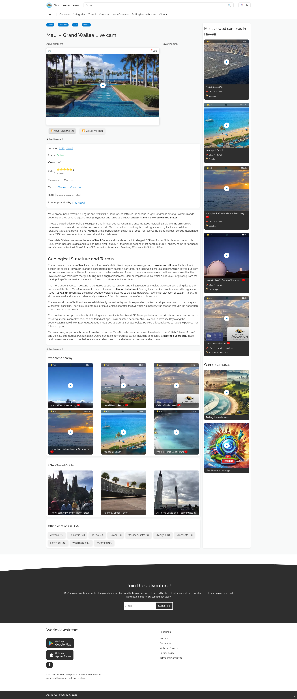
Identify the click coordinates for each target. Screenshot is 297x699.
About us (164, 638)
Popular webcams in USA (68, 195)
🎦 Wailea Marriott (92, 130)
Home (50, 25)
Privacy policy (167, 653)
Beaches (212, 159)
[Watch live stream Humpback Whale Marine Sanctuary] (226, 210)
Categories (79, 14)
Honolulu (228, 348)
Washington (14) (81, 542)
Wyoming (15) (104, 542)
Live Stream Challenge (218, 470)
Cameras (65, 14)
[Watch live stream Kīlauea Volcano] (226, 83)
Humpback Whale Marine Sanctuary (225, 215)
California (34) (77, 535)
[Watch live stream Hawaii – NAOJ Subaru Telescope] (226, 276)
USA (75, 25)
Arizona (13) (56, 535)
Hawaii (86, 25)
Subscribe (164, 605)
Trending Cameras (99, 14)
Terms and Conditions (171, 658)
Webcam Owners (169, 648)
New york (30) (58, 542)
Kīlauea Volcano (214, 87)
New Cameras (121, 14)
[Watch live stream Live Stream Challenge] (226, 467)
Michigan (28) (163, 535)
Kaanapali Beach (215, 150)
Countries (63, 25)
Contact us (165, 643)
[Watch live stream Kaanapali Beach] (226, 146)
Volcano (212, 96)
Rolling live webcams (144, 14)
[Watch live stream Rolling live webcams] (226, 414)
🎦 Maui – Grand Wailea (62, 131)
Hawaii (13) (116, 535)
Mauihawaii (78, 202)
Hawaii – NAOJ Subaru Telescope (225, 280)
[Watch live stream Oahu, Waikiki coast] (226, 340)
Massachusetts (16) (138, 535)
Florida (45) (97, 535)
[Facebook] (49, 665)
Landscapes (214, 289)
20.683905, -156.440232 (67, 187)
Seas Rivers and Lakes (218, 353)
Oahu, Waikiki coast (217, 343)
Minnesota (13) (184, 535)
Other (162, 14)
